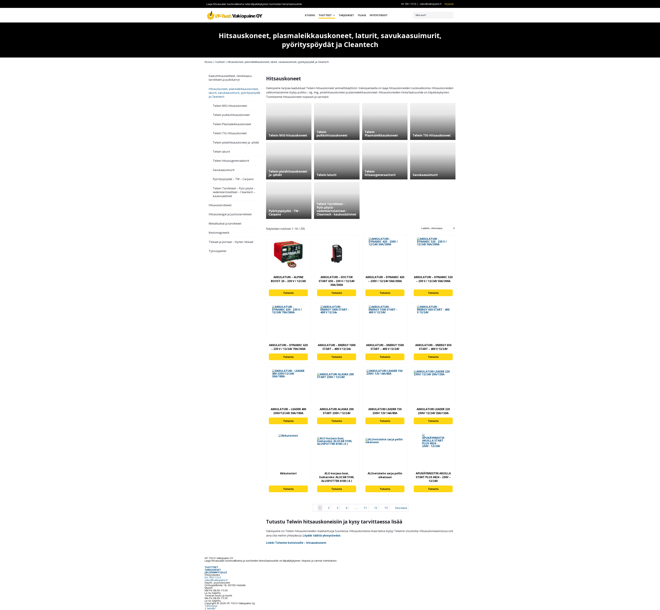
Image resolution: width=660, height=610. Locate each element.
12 (375, 508)
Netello (211, 608)
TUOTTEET (211, 567)
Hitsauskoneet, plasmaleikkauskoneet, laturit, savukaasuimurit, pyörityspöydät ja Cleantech (234, 93)
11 (365, 508)
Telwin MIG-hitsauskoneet (230, 106)
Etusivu (310, 15)
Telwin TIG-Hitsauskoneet (230, 133)
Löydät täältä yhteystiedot (321, 535)
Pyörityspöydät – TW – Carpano (233, 179)
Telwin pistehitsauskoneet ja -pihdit (236, 142)
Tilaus (362, 15)
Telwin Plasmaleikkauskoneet (232, 124)
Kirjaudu (449, 4)
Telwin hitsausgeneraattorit (231, 161)
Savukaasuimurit (223, 170)
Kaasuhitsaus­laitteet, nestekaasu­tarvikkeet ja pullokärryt (230, 78)
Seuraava (401, 508)
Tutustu (288, 292)
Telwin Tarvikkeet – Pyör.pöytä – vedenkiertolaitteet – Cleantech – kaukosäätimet (234, 192)
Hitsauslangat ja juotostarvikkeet (230, 214)
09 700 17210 (408, 3)
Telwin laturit (221, 151)
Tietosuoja (211, 605)
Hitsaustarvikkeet (220, 205)
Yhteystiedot (379, 15)
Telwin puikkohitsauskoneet (231, 115)
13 (386, 508)
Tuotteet (325, 15)
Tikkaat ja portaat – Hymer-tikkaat (231, 242)
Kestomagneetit (219, 233)
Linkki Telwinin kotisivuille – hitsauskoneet (296, 543)
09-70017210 (213, 577)
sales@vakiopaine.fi (430, 3)
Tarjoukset (346, 15)
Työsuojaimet (217, 251)
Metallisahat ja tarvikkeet (225, 223)
